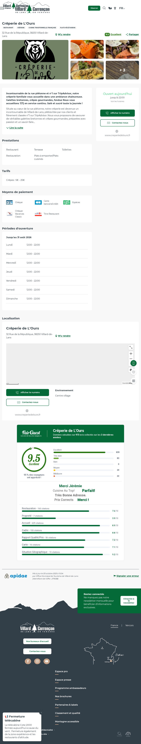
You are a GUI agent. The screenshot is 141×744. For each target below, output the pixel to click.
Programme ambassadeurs (70, 688)
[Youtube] (46, 661)
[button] (104, 8)
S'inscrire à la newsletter (128, 601)
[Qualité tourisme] (119, 734)
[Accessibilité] (115, 8)
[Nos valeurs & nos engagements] (110, 9)
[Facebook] (28, 661)
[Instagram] (37, 661)
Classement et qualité (67, 713)
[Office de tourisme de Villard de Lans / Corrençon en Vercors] (32, 8)
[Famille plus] (128, 734)
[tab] (114, 625)
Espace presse (63, 680)
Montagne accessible (67, 721)
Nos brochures (63, 696)
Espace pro (61, 671)
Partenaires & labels (66, 705)
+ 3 (122, 70)
